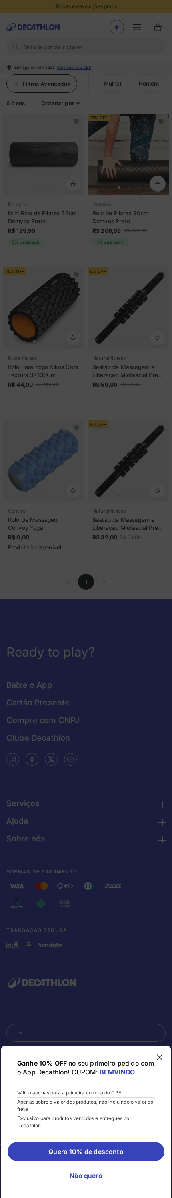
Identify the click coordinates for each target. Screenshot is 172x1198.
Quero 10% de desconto (85, 1152)
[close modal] (159, 1057)
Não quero (86, 1176)
